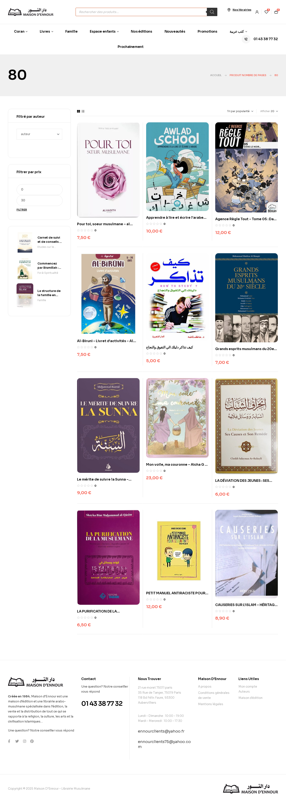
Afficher (265, 111)
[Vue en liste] (83, 111)
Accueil (216, 75)
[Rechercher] (212, 12)
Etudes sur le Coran (45, 247)
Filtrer (22, 209)
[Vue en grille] (78, 111)
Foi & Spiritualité (47, 272)
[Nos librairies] (229, 10)
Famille (41, 300)
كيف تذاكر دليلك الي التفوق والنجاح (169, 347)
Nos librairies (242, 9)
